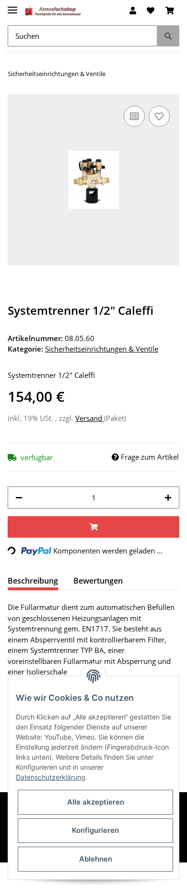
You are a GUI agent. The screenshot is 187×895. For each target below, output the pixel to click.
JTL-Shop (109, 883)
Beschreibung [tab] (33, 580)
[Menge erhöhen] (168, 497)
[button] (132, 10)
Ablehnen (95, 858)
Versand (89, 418)
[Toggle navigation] (12, 6)
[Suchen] (168, 36)
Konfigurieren (95, 830)
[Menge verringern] (19, 497)
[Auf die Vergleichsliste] (134, 116)
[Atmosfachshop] (53, 11)
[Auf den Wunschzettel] (159, 116)
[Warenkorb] (169, 10)
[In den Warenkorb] (93, 527)
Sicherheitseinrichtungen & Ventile (101, 349)
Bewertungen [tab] (98, 580)
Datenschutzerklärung (50, 777)
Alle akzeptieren (95, 802)
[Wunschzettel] (150, 10)
